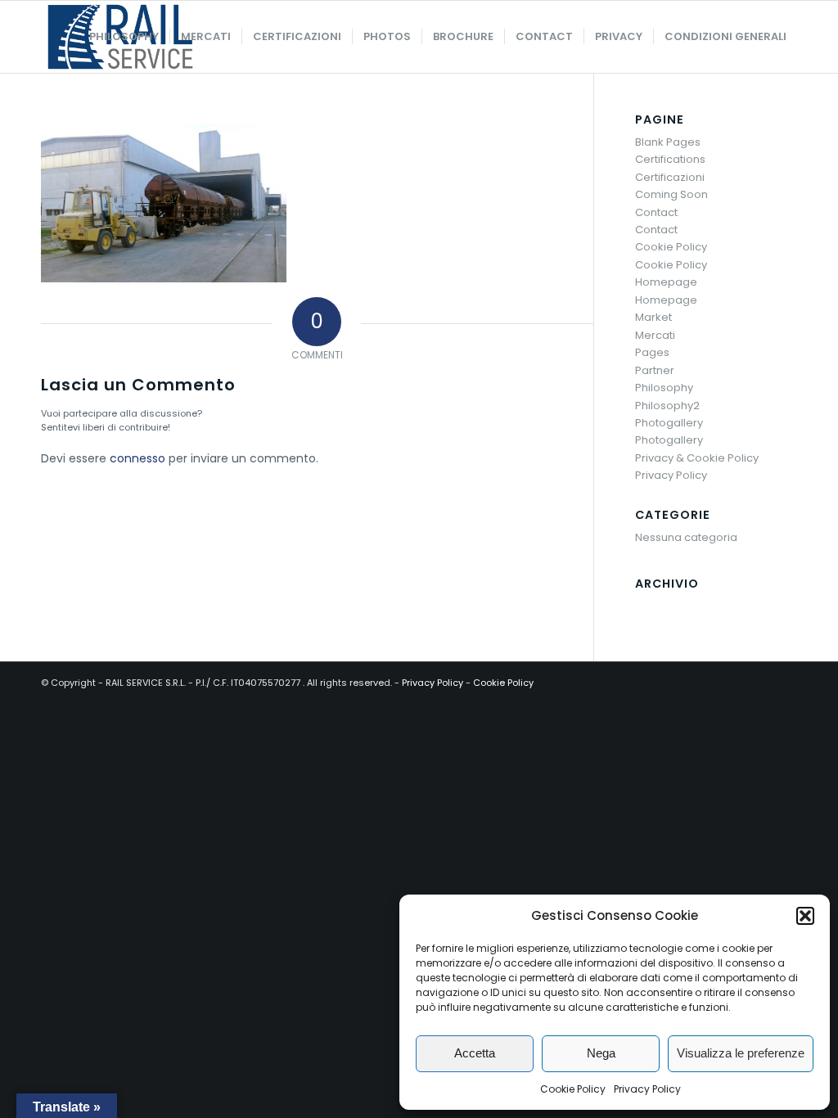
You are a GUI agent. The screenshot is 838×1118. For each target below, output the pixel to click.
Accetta (474, 1053)
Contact (656, 212)
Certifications (670, 159)
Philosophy (664, 387)
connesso (137, 458)
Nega (601, 1053)
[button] (805, 916)
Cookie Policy (573, 1089)
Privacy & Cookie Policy (697, 458)
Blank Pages (668, 142)
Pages (652, 352)
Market (653, 317)
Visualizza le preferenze (740, 1053)
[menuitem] (124, 37)
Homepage (666, 282)
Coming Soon (671, 194)
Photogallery (669, 423)
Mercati (655, 335)
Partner (654, 370)
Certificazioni (670, 177)
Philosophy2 (667, 405)
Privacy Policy (647, 1089)
